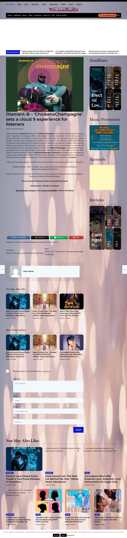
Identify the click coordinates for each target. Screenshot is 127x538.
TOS (53, 15)
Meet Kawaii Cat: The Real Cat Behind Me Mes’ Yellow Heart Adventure (45, 313)
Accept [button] (56, 535)
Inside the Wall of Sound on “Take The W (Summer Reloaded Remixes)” (77, 519)
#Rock (44, 4)
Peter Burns (19, 129)
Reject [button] (63, 535)
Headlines (17, 15)
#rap (19, 4)
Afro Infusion (17, 242)
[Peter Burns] (15, 271)
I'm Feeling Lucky (109, 15)
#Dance (79, 4)
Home (10, 15)
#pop (26, 4)
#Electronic (54, 4)
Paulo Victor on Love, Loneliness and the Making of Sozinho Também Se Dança (70, 53)
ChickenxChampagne (30, 242)
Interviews (38, 15)
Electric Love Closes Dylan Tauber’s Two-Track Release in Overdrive (18, 313)
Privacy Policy (61, 15)
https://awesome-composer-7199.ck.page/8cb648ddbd (36, 190)
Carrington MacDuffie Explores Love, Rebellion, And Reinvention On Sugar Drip (37, 53)
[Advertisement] (63, 35)
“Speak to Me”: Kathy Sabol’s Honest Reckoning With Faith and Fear (103, 52)
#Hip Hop (35, 4)
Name (15, 396)
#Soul (71, 4)
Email (15, 407)
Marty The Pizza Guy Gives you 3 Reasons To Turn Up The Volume (70, 313)
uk (57, 242)
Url (14, 417)
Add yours (46, 371)
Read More (71, 535)
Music (24, 15)
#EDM (63, 4)
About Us (46, 15)
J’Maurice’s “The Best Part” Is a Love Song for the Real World (108, 519)
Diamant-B (43, 242)
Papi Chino (52, 242)
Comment (16, 379)
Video (30, 15)
